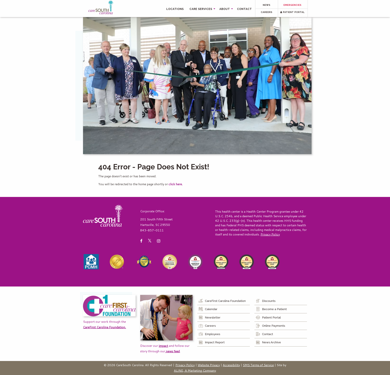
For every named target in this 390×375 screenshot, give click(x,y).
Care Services (201, 9)
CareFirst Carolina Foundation (225, 300)
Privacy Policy (270, 234)
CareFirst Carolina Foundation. (104, 327)
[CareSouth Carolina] (100, 7)
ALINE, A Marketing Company (195, 370)
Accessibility (231, 365)
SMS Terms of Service (258, 365)
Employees (212, 334)
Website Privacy (209, 365)
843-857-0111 (152, 230)
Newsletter (212, 317)
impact (163, 345)
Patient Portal (293, 12)
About (224, 9)
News (266, 5)
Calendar (211, 309)
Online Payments (273, 325)
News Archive (271, 342)
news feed (172, 351)
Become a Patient (274, 309)
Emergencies (292, 5)
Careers (266, 12)
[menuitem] (175, 9)
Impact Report (215, 342)
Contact (244, 9)
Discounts (268, 300)
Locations (175, 9)
